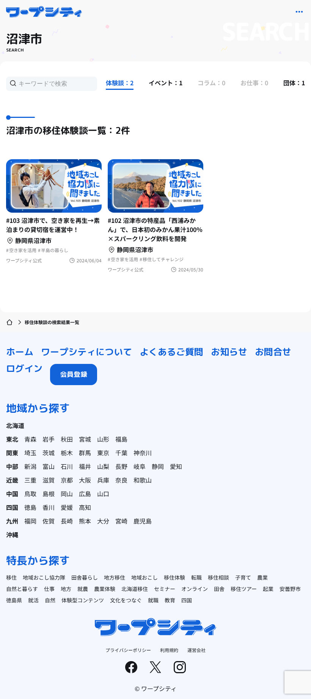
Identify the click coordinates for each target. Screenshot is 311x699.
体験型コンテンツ (82, 600)
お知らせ (229, 351)
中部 (12, 466)
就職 (153, 600)
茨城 (48, 452)
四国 (12, 507)
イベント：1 (165, 82)
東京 (103, 452)
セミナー (164, 588)
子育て (243, 577)
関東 (12, 452)
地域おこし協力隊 (44, 577)
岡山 (67, 493)
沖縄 (12, 534)
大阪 (85, 479)
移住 (11, 577)
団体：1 (294, 82)
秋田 (67, 439)
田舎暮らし (84, 577)
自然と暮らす (22, 588)
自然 (50, 600)
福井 (85, 466)
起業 (268, 588)
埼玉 (30, 452)
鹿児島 (143, 520)
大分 (103, 520)
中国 (12, 493)
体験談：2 (120, 82)
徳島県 (14, 600)
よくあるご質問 (171, 351)
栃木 (67, 452)
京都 (67, 479)
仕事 (49, 588)
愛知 (176, 466)
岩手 (48, 439)
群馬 (85, 452)
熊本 (85, 520)
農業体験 (104, 588)
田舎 (219, 588)
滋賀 (48, 479)
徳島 (30, 507)
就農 (82, 588)
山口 (103, 493)
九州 (12, 520)
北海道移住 (134, 588)
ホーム (19, 351)
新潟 (30, 466)
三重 (30, 479)
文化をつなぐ (126, 600)
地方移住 (114, 577)
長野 (121, 466)
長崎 (67, 520)
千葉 (121, 452)
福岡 (30, 520)
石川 (67, 466)
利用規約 (169, 650)
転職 (196, 577)
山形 (103, 439)
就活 (33, 600)
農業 (262, 577)
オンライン (194, 588)
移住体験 (174, 577)
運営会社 (196, 650)
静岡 (158, 466)
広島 (85, 493)
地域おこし (144, 577)
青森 (30, 439)
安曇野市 (290, 588)
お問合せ (273, 351)
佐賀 (48, 520)
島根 (48, 493)
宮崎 (121, 520)
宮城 (85, 439)
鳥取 (30, 493)
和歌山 (143, 479)
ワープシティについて (86, 351)
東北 (12, 439)
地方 (66, 588)
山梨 (103, 466)
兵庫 (103, 479)
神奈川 (143, 452)
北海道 (15, 425)
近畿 (12, 479)
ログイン (24, 368)
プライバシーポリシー (128, 650)
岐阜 (140, 466)
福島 (121, 439)
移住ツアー (244, 588)
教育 (170, 600)
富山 (48, 466)
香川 (48, 507)
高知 (85, 507)
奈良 (121, 479)
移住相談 (218, 577)
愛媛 (67, 507)
